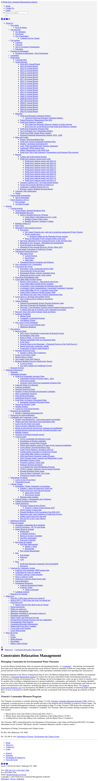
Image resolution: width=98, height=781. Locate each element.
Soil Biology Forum (27, 320)
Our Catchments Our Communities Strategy (36, 131)
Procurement (20, 202)
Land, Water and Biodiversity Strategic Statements (39, 146)
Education (19, 49)
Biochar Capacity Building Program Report (36, 189)
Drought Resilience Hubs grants (32, 471)
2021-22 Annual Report (29, 71)
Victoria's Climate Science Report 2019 (39, 508)
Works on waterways (18, 609)
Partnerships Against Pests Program (33, 443)
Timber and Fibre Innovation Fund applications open (35, 422)
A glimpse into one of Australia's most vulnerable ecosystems (43, 310)
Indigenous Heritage (18, 521)
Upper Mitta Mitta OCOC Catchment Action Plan (39, 290)
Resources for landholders (20, 411)
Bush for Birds (20, 331)
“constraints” (67, 666)
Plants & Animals (17, 523)
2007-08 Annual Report (29, 101)
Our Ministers (20, 32)
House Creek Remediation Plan (32, 139)
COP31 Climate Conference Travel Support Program (40, 469)
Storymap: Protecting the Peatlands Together (37, 305)
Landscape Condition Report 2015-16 (34, 187)
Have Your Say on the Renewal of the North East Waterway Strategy (51, 127)
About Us (9, 23)
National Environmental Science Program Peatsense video (42, 303)
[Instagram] (9, 19)
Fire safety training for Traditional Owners (36, 366)
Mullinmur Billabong (28, 327)
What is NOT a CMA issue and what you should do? (31, 600)
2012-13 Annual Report (29, 90)
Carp (22, 559)
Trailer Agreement (31, 590)
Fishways (23, 557)
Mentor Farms (25, 316)
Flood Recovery (17, 603)
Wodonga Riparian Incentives (31, 465)
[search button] (7, 15)
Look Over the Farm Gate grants (27, 424)
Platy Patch (19, 226)
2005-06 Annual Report (29, 105)
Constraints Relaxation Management (24, 624)
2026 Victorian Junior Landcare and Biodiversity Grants (41, 458)
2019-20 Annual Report (29, 75)
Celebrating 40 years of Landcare (27, 572)
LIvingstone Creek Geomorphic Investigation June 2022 (41, 286)
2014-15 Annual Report (29, 86)
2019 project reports (32, 495)
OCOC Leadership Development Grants (35, 439)
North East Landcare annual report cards (35, 159)
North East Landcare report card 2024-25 (40, 161)
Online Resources (22, 503)
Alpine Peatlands (21, 301)
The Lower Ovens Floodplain (26, 323)
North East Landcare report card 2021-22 (40, 167)
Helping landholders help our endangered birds (37, 340)
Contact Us (10, 8)
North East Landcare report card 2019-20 (40, 172)
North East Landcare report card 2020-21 (40, 170)
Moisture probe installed (29, 497)
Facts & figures (21, 27)
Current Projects (31, 256)
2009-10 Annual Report (29, 96)
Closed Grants (20, 437)
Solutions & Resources (14, 370)
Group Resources (21, 581)
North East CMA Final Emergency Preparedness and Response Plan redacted (49, 152)
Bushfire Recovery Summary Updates (39, 221)
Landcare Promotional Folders (31, 585)
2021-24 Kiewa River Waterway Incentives (36, 299)
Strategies (19, 114)
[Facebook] (2, 19)
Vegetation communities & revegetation (30, 525)
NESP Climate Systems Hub (31, 510)
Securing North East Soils (25, 351)
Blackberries (29, 549)
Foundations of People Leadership (33, 441)
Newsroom (24, 230)
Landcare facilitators (23, 314)
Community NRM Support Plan (32, 148)
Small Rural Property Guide (25, 398)
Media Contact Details (19, 643)
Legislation (15, 55)
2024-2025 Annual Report (30, 64)
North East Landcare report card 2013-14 (40, 178)
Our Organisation (21, 36)
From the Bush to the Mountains (32, 245)
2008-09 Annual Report (29, 99)
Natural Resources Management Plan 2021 (36, 120)
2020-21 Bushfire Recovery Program (34, 215)
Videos (18, 193)
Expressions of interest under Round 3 (34, 348)
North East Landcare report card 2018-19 (40, 174)
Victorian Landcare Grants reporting (29, 575)
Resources (24, 566)
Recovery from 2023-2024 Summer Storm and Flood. (35, 312)
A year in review (26, 363)
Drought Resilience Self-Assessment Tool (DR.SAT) (40, 512)
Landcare (18, 43)
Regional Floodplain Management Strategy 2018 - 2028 (41, 135)
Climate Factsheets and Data (26, 501)
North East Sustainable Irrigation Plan (34, 129)
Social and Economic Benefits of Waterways (37, 185)
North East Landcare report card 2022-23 (40, 165)
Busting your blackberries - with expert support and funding (37, 419)
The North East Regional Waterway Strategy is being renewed (48, 124)
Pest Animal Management (29, 551)
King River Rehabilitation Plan (27, 277)
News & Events (12, 633)
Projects (9, 206)
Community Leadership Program (32, 318)
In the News (24, 342)
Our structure (15, 30)
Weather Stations (21, 407)
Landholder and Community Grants (24, 417)
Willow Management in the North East (34, 150)
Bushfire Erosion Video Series (36, 219)
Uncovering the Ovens (23, 267)
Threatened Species (22, 482)
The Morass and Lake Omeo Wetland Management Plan (41, 295)
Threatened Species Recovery (26, 251)
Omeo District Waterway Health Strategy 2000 (37, 292)
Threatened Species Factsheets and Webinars (37, 262)
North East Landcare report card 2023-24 (40, 163)
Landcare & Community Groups (23, 568)
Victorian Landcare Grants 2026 (32, 463)
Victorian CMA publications (26, 191)
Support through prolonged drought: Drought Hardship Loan (38, 430)
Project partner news (32, 234)
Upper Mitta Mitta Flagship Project (28, 279)
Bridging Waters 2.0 (22, 223)
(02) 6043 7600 (23, 770)
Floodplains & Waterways (15, 758)
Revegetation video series (29, 335)
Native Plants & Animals (24, 529)
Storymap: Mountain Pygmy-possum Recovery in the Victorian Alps (46, 241)
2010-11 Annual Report (29, 94)
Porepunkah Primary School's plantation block (37, 273)
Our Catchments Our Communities (28, 264)
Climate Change (17, 484)
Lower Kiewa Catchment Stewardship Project (32, 297)
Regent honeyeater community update (34, 346)
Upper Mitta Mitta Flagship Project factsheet (36, 284)
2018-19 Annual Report (29, 77)
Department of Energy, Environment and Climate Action (38, 737)
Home (8, 6)
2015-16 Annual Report (29, 83)
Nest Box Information (28, 538)
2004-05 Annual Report (29, 107)
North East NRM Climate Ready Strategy (36, 133)
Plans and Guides (21, 137)
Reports (18, 155)
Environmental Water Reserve (22, 622)
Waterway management (19, 611)
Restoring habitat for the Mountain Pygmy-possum (49, 236)
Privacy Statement (17, 779)
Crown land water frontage (21, 628)
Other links (29, 260)
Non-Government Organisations (27, 47)
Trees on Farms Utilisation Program (28, 426)
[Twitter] (4, 19)
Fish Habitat (24, 555)
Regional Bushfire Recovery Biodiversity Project (33, 361)
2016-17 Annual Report (29, 81)
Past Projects (29, 258)
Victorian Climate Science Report (32, 506)
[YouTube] (7, 19)
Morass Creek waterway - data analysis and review (39, 282)
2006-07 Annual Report (29, 103)
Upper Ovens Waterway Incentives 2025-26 (36, 450)
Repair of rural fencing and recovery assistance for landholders (38, 428)
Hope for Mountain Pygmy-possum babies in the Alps (45, 239)
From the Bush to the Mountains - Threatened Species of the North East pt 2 (48, 344)
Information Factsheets (19, 478)
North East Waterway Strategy (31, 122)
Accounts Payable (22, 204)
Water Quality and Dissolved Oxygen (25, 618)
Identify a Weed (31, 547)
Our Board (19, 34)
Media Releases (16, 639)
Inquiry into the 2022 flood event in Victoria (32, 605)
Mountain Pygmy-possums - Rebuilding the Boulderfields (42, 243)
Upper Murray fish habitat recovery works (41, 217)
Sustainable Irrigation (19, 374)
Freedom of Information (20, 51)
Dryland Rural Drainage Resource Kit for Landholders (31, 620)
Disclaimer (5, 779)
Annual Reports (21, 62)
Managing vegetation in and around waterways (28, 613)
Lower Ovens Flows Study (25, 355)
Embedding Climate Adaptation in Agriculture (32, 486)
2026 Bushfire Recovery (24, 213)
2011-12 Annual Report (29, 92)
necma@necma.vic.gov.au (16, 775)
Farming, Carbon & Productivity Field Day (36, 488)
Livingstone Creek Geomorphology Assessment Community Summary (46, 288)
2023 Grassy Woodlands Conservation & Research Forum (42, 333)
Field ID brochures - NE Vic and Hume (30, 527)
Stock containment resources (26, 394)
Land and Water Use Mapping (26, 385)
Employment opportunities (20, 195)
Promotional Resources (24, 583)
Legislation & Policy (28, 534)
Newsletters (15, 641)
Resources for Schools (19, 594)
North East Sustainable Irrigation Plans (29, 376)
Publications (15, 58)
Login (8, 10)
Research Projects (17, 368)
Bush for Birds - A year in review (32, 338)
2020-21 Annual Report (29, 73)
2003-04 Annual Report (29, 109)
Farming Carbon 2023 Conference (33, 353)
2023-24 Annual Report (29, 66)
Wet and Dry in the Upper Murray (33, 519)
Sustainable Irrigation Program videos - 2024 (37, 379)
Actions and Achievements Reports (33, 157)
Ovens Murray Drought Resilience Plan (30, 211)
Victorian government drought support (29, 435)
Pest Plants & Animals (23, 542)
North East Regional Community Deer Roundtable (39, 564)
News (13, 635)
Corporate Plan (21, 60)
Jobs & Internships (22, 198)
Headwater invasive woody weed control (35, 275)
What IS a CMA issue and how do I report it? (28, 598)
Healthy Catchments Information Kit (34, 144)
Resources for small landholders (23, 415)
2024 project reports (27, 381)
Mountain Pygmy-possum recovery (28, 228)
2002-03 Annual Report (29, 111)
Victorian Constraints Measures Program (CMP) (69, 701)
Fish (17, 553)
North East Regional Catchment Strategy (35, 116)
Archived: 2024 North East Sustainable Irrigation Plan (40, 383)
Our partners (15, 40)
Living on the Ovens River (25, 480)
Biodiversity (24, 531)
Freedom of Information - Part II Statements (31, 53)
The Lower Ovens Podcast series (32, 325)
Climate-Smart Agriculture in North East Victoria (33, 249)
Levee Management (18, 631)
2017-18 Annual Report (29, 79)
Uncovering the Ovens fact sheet (32, 271)
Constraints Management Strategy (23, 677)
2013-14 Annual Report (29, 88)
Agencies (18, 45)
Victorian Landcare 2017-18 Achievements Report (39, 183)
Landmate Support (22, 592)
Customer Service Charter (30, 38)
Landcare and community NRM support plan (32, 570)
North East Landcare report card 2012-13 (40, 180)
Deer (17, 562)
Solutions (9, 755)
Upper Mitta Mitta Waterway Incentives (35, 454)
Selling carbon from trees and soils (33, 516)
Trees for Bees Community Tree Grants (35, 473)
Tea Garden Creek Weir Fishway (27, 359)
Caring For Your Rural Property (27, 409)
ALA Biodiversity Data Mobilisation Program (37, 467)
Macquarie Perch (26, 254)
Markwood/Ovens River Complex (23, 626)
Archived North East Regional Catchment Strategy (44, 118)
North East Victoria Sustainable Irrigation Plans (38, 142)
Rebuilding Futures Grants (30, 460)
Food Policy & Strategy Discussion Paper (31, 400)
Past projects (15, 329)
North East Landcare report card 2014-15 (40, 176)
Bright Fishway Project (24, 357)
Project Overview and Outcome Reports (35, 491)
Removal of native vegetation (31, 536)
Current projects (17, 208)
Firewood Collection (28, 540)
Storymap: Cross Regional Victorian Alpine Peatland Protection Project (47, 307)
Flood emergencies (18, 607)
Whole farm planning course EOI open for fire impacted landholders (45, 445)
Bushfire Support (21, 432)
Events (13, 637)
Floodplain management (20, 615)
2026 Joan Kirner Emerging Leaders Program (37, 456)
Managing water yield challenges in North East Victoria (41, 514)
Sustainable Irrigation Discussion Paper (35, 402)
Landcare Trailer (26, 587)
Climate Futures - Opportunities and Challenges (33, 499)
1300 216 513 (9, 770)
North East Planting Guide (25, 404)
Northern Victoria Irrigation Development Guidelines (35, 391)
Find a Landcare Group (24, 577)
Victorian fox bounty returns (30, 475)
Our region (15, 25)
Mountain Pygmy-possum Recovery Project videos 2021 (41, 247)
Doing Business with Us (20, 200)
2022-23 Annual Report (29, 68)
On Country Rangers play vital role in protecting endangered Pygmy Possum (54, 232)
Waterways (10, 596)
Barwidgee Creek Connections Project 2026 (36, 269)
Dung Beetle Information (24, 396)
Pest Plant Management (29, 544)
